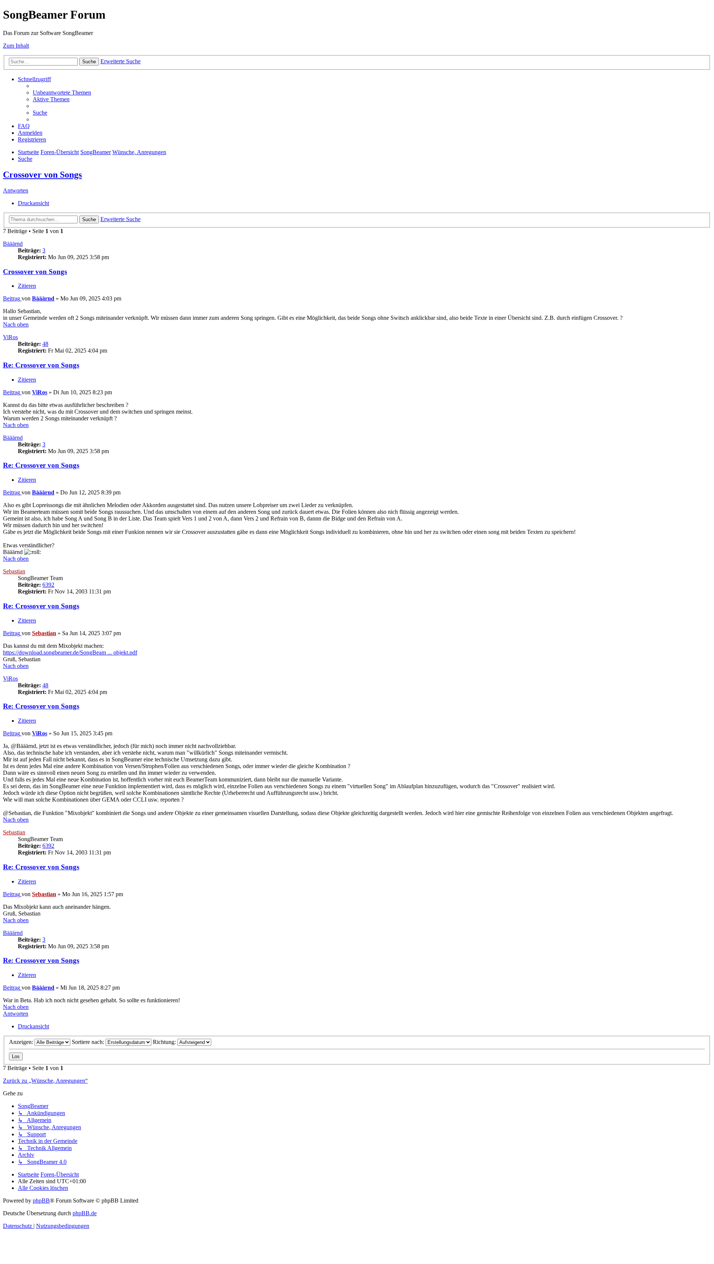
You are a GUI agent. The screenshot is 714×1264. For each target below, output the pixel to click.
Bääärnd (13, 244)
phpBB (41, 1200)
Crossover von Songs (42, 174)
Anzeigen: (22, 1042)
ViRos (10, 337)
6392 (48, 585)
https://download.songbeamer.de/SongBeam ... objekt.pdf (70, 652)
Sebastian (14, 571)
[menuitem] (62, 92)
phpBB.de (85, 1213)
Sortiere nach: (89, 1042)
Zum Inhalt (16, 45)
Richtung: (165, 1042)
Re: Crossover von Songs (41, 365)
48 (45, 344)
